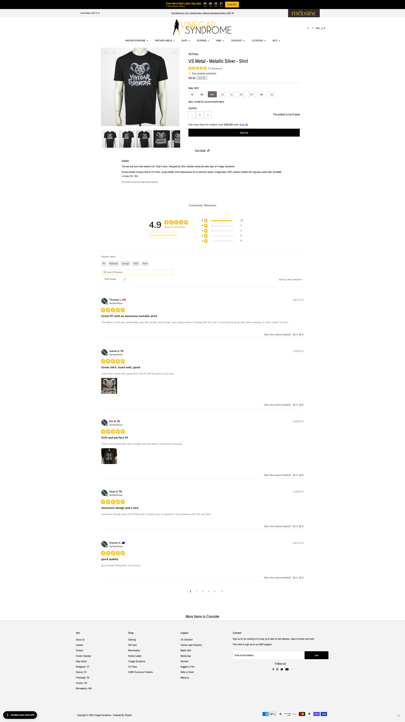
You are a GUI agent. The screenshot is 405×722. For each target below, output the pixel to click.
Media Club (186, 650)
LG (222, 94)
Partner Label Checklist (191, 645)
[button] (222, 221)
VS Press (132, 666)
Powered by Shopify (122, 715)
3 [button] (202, 591)
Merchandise (134, 650)
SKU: (190, 102)
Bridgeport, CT (82, 666)
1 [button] (190, 591)
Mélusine (185, 677)
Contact (79, 650)
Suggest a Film (188, 666)
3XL (251, 94)
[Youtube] (287, 669)
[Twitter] (282, 669)
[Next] (113, 52)
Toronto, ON (81, 683)
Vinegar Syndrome (135, 40)
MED (212, 94)
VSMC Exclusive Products (140, 672)
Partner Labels (163, 40)
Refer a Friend (187, 672)
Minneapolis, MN (84, 688)
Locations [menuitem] (257, 40)
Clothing (132, 639)
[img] (189, 68)
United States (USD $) (89, 13)
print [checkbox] (145, 263)
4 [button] (208, 591)
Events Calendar (83, 656)
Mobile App (186, 656)
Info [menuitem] (275, 40)
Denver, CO (81, 672)
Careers (79, 645)
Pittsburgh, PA (82, 677)
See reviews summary (204, 73)
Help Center (81, 661)
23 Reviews (215, 68)
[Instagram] (277, 669)
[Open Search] (308, 28)
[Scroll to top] (399, 716)
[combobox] (291, 279)
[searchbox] (137, 272)
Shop (185, 40)
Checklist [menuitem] (237, 40)
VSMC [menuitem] (219, 40)
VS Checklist (187, 639)
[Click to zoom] (174, 52)
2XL (241, 94)
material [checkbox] (113, 263)
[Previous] (106, 52)
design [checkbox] (125, 263)
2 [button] (196, 591)
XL (232, 94)
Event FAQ (232, 4)
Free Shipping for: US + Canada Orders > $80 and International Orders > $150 (201, 13)
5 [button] (214, 591)
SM (201, 94)
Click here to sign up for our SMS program (252, 644)
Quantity (192, 108)
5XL (271, 94)
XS (192, 94)
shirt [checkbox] (136, 263)
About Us (80, 639)
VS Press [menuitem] (202, 40)
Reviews (184, 661)
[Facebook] (273, 669)
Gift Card (132, 645)
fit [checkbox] (104, 263)
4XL (261, 94)
